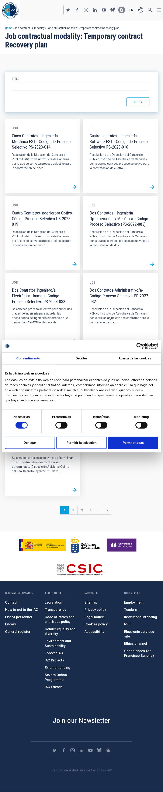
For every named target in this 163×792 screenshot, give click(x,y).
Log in (140, 10)
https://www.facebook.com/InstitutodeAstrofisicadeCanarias (77, 10)
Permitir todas (133, 442)
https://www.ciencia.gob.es (42, 545)
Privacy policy (95, 610)
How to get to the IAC (21, 610)
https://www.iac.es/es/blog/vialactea (121, 10)
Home (8, 28)
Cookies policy (96, 624)
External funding (57, 668)
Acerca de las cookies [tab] (134, 358)
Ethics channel (135, 644)
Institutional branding (140, 617)
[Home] (10, 10)
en (131, 10)
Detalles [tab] (82, 358)
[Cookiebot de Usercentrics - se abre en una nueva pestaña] (139, 346)
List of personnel (18, 617)
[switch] (61, 425)
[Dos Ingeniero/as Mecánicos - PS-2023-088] (74, 490)
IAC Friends (54, 687)
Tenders (130, 610)
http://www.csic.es (79, 570)
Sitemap (90, 602)
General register (17, 632)
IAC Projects (54, 660)
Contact (11, 602)
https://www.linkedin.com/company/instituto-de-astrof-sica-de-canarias (94, 10)
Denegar (30, 442)
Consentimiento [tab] (28, 358)
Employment (133, 602)
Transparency (55, 610)
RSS (127, 624)
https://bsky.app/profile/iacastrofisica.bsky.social (112, 10)
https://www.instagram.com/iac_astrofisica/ (86, 10)
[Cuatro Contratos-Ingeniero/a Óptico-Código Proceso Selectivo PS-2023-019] (74, 264)
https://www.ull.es (122, 545)
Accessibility (94, 632)
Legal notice (94, 617)
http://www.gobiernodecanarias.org (85, 545)
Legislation (53, 602)
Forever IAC (54, 653)
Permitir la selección (81, 442)
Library (10, 624)
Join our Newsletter (81, 720)
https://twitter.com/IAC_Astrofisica (68, 10)
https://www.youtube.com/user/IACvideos (103, 10)
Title (15, 79)
